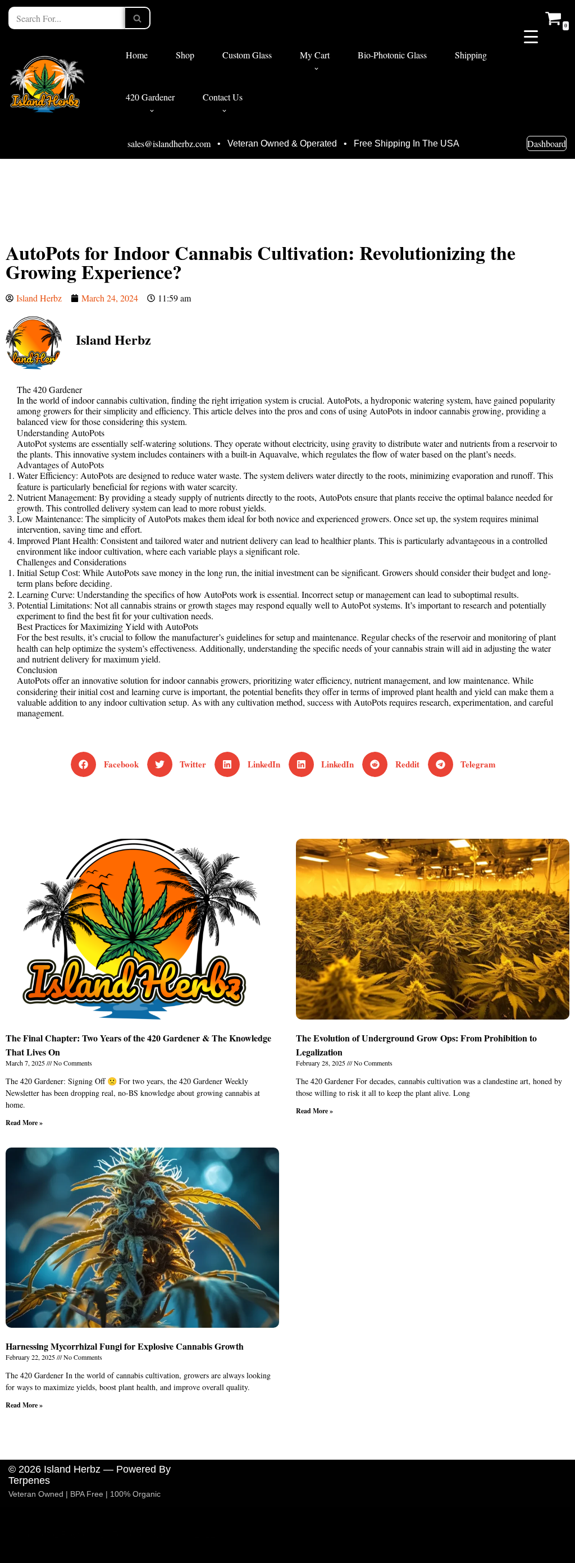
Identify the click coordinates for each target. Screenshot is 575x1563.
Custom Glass (247, 55)
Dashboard (546, 143)
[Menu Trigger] (530, 35)
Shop (185, 55)
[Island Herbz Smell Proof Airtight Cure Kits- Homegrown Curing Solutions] (47, 83)
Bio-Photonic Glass (392, 55)
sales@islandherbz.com (169, 143)
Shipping (471, 55)
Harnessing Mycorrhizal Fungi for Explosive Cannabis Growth (125, 1346)
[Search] (137, 18)
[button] (316, 69)
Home (137, 55)
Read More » (24, 1122)
